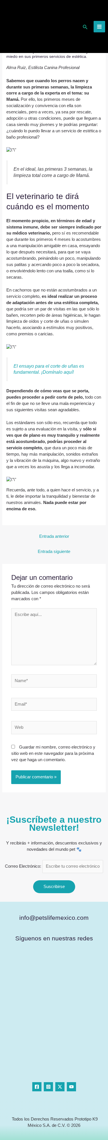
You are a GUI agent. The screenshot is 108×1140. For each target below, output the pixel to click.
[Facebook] (36, 1086)
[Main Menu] (99, 26)
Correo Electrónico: (23, 866)
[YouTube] (71, 1086)
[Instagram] (48, 1086)
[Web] (54, 728)
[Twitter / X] (60, 1086)
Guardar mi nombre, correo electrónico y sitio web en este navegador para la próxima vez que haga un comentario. (53, 753)
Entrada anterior (54, 536)
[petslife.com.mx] (24, 26)
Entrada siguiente (54, 551)
